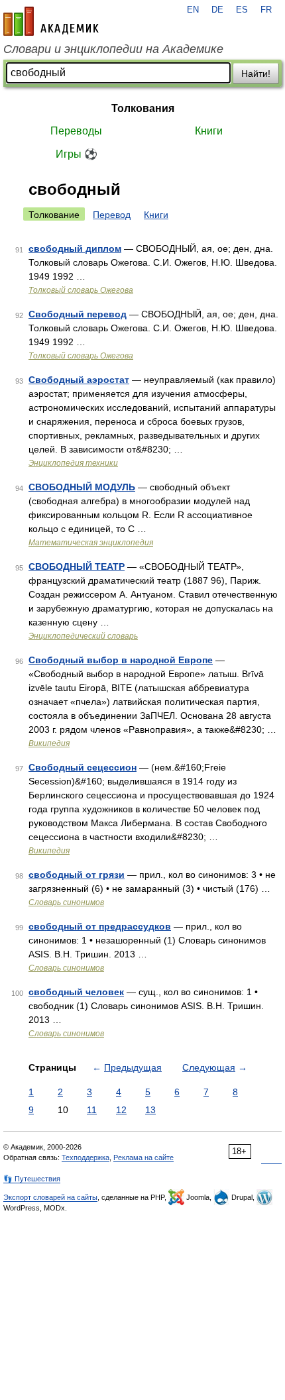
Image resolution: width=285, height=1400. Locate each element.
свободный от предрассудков (99, 926)
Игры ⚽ (76, 154)
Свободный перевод (77, 314)
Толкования (142, 108)
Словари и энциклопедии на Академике (113, 49)
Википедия (49, 743)
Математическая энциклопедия (90, 542)
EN (193, 10)
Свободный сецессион (82, 767)
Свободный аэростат (78, 379)
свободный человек (76, 992)
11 (92, 1109)
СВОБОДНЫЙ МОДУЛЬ (81, 487)
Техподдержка (85, 1157)
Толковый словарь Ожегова (80, 290)
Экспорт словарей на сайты (50, 1197)
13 (150, 1109)
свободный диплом (74, 248)
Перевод (112, 214)
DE (217, 10)
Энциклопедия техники (73, 463)
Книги (209, 130)
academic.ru (51, 21)
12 (121, 1109)
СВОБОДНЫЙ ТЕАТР (76, 566)
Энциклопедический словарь (83, 636)
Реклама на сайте (143, 1157)
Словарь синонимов (66, 902)
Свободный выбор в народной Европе (120, 660)
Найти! (255, 73)
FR (266, 10)
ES (242, 10)
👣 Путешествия (31, 1179)
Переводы (76, 130)
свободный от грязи (76, 874)
